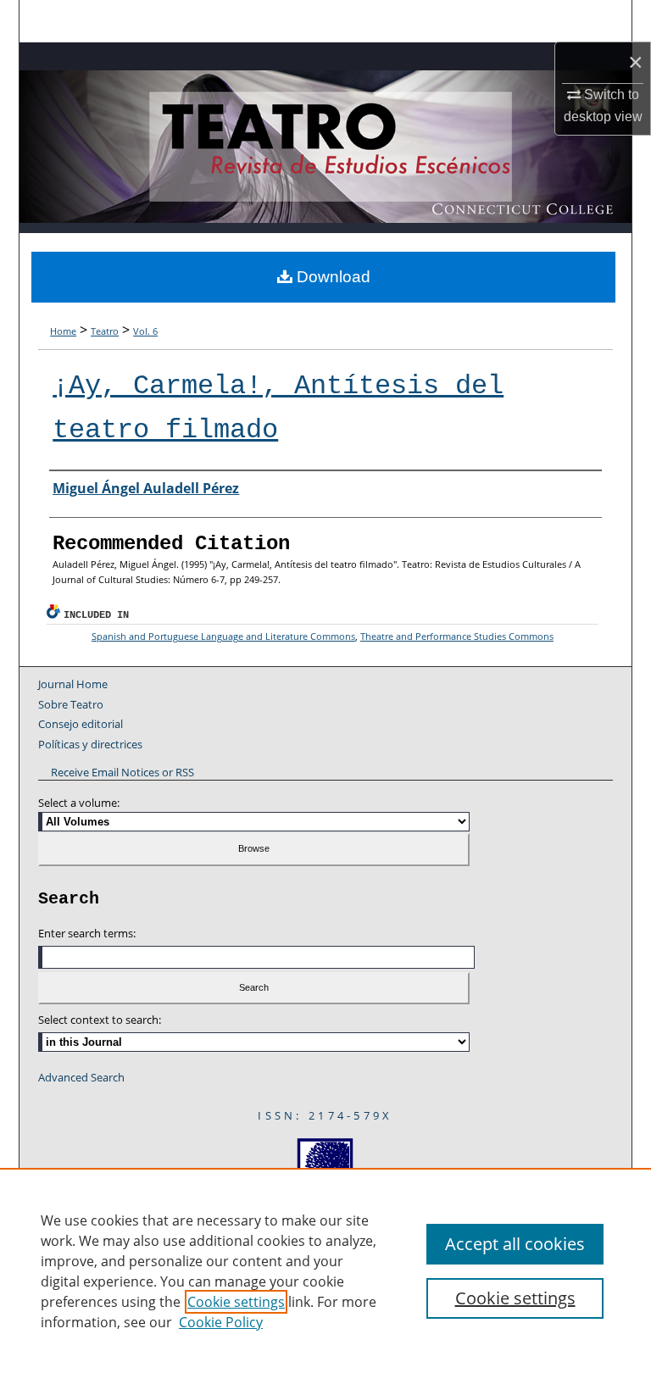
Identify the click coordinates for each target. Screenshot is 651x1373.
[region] (325, 1270)
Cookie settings (236, 1301)
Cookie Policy (221, 1322)
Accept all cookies (515, 1243)
